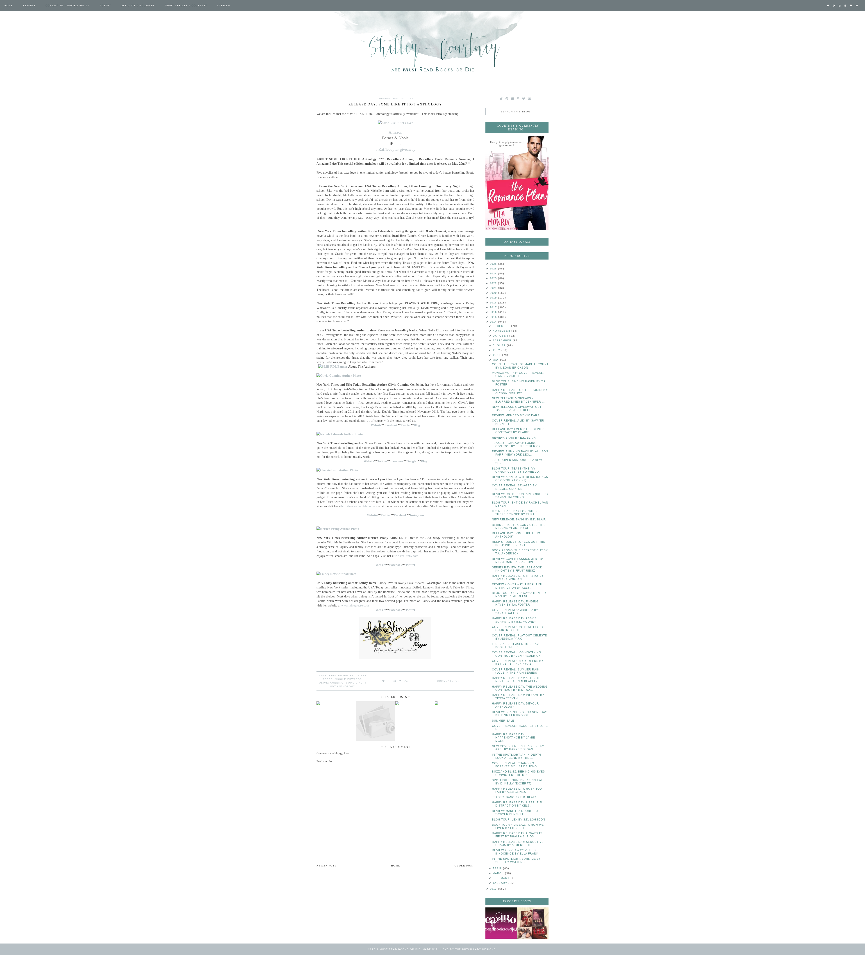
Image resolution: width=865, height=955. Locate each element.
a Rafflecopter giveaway (395, 149)
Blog (417, 425)
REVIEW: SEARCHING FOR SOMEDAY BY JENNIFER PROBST (519, 714)
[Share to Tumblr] (400, 681)
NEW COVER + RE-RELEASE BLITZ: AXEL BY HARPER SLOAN (518, 748)
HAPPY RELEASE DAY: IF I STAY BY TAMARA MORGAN (518, 577)
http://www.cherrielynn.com (359, 506)
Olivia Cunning (331, 682)
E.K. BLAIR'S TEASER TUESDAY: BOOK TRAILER (515, 646)
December (502, 326)
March (499, 873)
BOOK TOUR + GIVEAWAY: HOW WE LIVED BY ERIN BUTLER (518, 826)
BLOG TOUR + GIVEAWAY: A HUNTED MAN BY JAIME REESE (519, 594)
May (496, 359)
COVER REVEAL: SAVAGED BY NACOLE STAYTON (514, 487)
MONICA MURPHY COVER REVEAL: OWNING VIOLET (518, 374)
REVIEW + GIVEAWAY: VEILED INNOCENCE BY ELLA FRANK (515, 852)
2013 (494, 888)
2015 (494, 317)
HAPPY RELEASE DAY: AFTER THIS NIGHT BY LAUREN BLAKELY (518, 680)
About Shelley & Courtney (186, 6)
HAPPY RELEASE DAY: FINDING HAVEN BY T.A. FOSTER (515, 603)
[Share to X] (383, 681)
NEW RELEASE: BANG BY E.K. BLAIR (519, 519)
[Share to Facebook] (389, 681)
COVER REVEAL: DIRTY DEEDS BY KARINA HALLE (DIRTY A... (517, 662)
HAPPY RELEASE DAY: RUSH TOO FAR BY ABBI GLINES (517, 790)
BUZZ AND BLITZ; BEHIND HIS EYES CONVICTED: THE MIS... (518, 773)
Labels (222, 6)
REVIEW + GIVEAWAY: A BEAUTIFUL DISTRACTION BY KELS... (518, 586)
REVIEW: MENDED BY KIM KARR (516, 415)
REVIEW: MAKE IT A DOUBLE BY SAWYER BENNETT (515, 812)
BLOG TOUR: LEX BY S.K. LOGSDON (518, 819)
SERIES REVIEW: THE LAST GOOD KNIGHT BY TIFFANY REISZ (517, 569)
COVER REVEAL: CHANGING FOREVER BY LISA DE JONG (514, 765)
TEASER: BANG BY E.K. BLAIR (514, 797)
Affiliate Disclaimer (138, 6)
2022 (494, 283)
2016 (494, 312)
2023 (494, 278)
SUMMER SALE (503, 720)
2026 (494, 263)
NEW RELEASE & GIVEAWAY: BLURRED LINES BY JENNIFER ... (518, 400)
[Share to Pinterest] (395, 681)
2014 (494, 321)
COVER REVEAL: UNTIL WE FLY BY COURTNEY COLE (518, 628)
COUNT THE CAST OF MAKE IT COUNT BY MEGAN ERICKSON (520, 366)
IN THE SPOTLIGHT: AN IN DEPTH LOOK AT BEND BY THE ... (516, 756)
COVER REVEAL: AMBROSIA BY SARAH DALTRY (515, 612)
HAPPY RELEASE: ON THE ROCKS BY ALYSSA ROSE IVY (519, 391)
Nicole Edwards (348, 679)
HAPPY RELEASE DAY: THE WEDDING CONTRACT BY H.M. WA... (520, 688)
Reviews (29, 6)
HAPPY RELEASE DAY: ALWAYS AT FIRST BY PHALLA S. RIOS (517, 835)
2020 (494, 293)
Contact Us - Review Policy (68, 6)
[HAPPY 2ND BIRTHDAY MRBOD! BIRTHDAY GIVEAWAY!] (533, 923)
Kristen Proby (341, 675)
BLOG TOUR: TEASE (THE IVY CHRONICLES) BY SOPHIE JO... (517, 470)
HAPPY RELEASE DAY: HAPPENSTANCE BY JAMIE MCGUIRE (513, 738)
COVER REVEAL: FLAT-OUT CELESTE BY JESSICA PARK (519, 637)
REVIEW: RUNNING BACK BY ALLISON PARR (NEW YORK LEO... (520, 453)
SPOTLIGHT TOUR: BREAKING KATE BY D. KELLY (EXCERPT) (518, 782)
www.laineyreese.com (355, 605)
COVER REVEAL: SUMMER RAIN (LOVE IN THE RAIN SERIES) (515, 671)
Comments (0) (448, 681)
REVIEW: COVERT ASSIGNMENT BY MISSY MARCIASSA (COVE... (518, 560)
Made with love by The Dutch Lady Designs (459, 949)
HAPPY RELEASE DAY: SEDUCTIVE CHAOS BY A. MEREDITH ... (518, 843)
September (503, 340)
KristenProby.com (406, 556)
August (500, 345)
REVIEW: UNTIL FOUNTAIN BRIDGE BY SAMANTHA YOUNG (520, 495)
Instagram (417, 515)
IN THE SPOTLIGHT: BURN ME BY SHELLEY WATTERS (516, 860)
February (502, 878)
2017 (494, 307)
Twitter (410, 565)
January (500, 883)
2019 (494, 297)
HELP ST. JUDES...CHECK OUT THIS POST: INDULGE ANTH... (518, 543)
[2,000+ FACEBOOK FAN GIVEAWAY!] (501, 923)
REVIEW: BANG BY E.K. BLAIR (514, 437)
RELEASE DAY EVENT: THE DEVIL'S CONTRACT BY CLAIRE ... (518, 431)
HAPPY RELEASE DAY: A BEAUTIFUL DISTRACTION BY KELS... (518, 804)
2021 (494, 288)
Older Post (464, 865)
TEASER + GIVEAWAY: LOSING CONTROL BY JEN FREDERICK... (517, 444)
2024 (494, 273)
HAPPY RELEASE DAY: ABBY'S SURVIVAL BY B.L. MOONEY (514, 620)
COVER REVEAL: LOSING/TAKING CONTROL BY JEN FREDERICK (516, 654)
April (498, 868)
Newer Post (326, 865)
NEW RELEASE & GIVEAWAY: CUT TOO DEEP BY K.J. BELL (517, 408)
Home (9, 6)
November (502, 330)
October (501, 335)
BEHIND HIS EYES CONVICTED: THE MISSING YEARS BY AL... (519, 526)
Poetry (105, 6)
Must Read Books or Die (400, 949)
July (497, 350)
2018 (494, 302)
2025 (494, 268)
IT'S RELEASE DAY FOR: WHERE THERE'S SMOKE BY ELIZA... (516, 513)
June (497, 355)
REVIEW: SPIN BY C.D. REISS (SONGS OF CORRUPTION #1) (520, 478)
